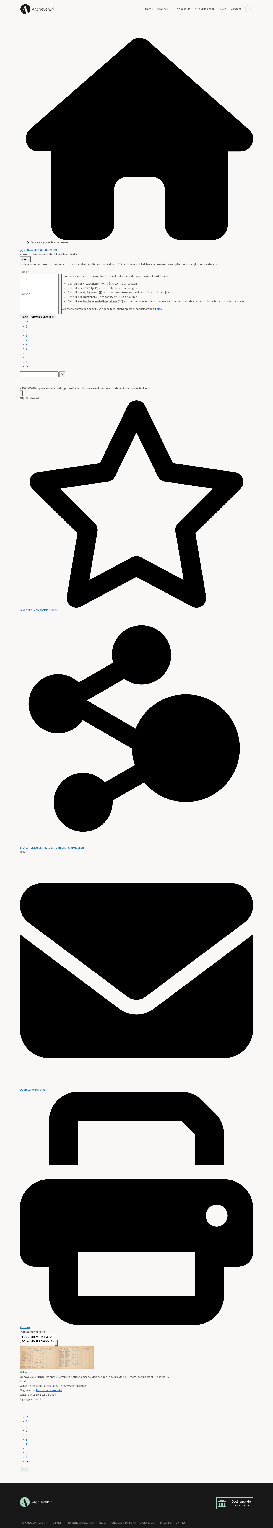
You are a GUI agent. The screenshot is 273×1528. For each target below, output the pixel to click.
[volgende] (27, 366)
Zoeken (24, 271)
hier (158, 309)
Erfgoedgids (182, 9)
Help (223, 9)
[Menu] (21, 393)
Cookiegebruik (148, 1522)
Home (149, 9)
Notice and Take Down (123, 1522)
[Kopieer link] (56, 1343)
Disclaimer (166, 1522)
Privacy (102, 1522)
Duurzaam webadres (33, 1331)
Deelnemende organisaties (241, 1503)
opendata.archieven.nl (34, 1522)
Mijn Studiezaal (204, 9)
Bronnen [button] (162, 9)
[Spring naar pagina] (62, 374)
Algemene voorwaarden (80, 1522)
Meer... (25, 259)
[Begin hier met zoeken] (139, 139)
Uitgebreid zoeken (43, 317)
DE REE (57, 1522)
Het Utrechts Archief (49, 1390)
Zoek (24, 317)
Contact (236, 9)
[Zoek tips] (60, 294)
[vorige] (27, 322)
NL (249, 9)
